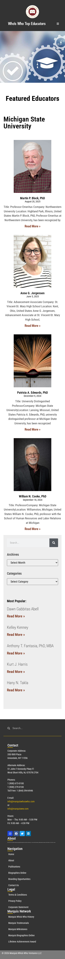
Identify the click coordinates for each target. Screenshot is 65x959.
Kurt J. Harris (17, 664)
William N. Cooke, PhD (32, 496)
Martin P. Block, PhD (32, 198)
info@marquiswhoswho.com (21, 801)
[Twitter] (22, 833)
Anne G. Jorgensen (32, 293)
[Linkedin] (28, 833)
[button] (58, 24)
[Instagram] (10, 833)
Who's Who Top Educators (26, 23)
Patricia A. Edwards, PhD (32, 392)
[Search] (53, 542)
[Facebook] (16, 833)
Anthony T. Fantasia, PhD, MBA (30, 646)
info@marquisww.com (18, 808)
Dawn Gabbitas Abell (23, 609)
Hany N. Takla (17, 682)
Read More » (32, 226)
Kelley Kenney (17, 627)
